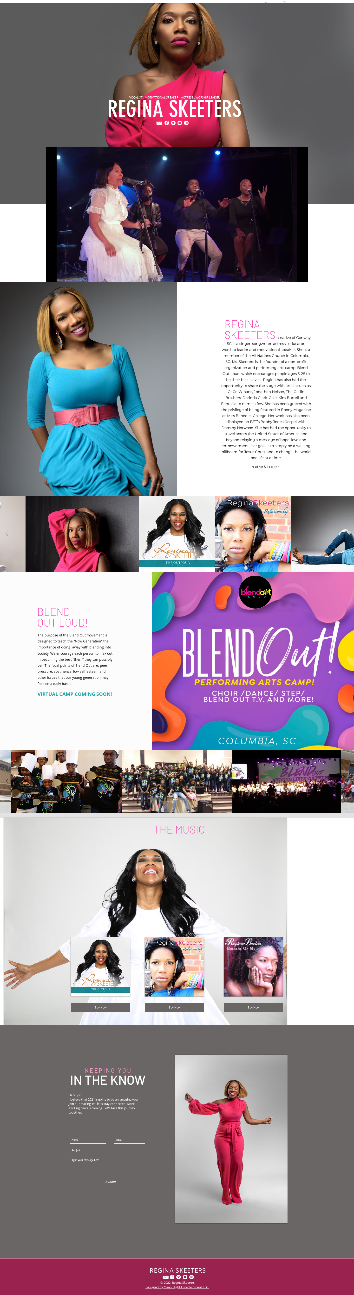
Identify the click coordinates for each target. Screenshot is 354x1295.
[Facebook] (166, 123)
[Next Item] (347, 533)
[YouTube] (179, 123)
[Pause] (52, 275)
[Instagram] (186, 123)
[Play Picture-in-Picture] (293, 275)
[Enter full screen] (302, 275)
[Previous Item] (7, 533)
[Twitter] (173, 123)
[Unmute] (60, 275)
